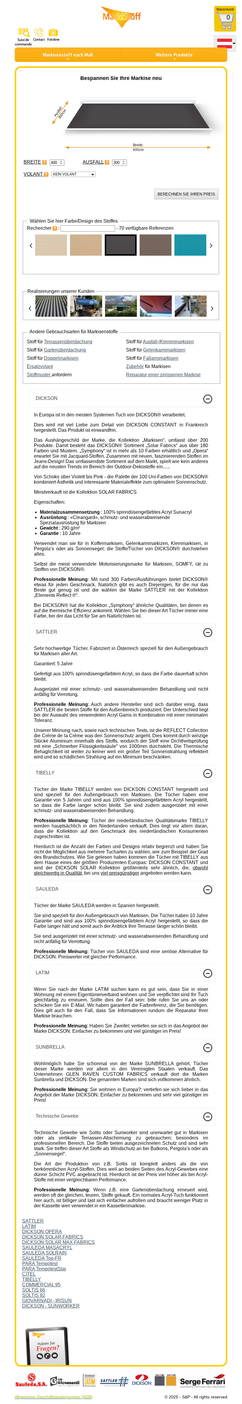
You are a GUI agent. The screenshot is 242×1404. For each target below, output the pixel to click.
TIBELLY (31, 1279)
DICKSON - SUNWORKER (51, 1305)
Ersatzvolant (40, 366)
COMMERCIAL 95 (41, 1284)
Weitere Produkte (174, 54)
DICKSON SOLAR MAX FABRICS (58, 1242)
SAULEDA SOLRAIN (44, 1252)
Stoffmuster (39, 374)
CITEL (29, 1274)
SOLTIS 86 (33, 1290)
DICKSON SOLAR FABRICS (52, 1236)
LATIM (29, 1226)
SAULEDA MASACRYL (47, 1247)
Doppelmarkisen (61, 358)
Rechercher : (43, 228)
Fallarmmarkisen (160, 358)
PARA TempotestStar (44, 1268)
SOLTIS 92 (33, 1295)
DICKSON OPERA (42, 1231)
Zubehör (135, 366)
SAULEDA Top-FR (41, 1258)
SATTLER (33, 1221)
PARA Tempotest (40, 1263)
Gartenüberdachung (65, 349)
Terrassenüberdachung (68, 341)
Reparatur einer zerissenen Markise (163, 374)
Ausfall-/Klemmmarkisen (168, 341)
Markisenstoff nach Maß (68, 54)
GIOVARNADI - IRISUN (47, 1300)
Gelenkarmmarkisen (164, 349)
